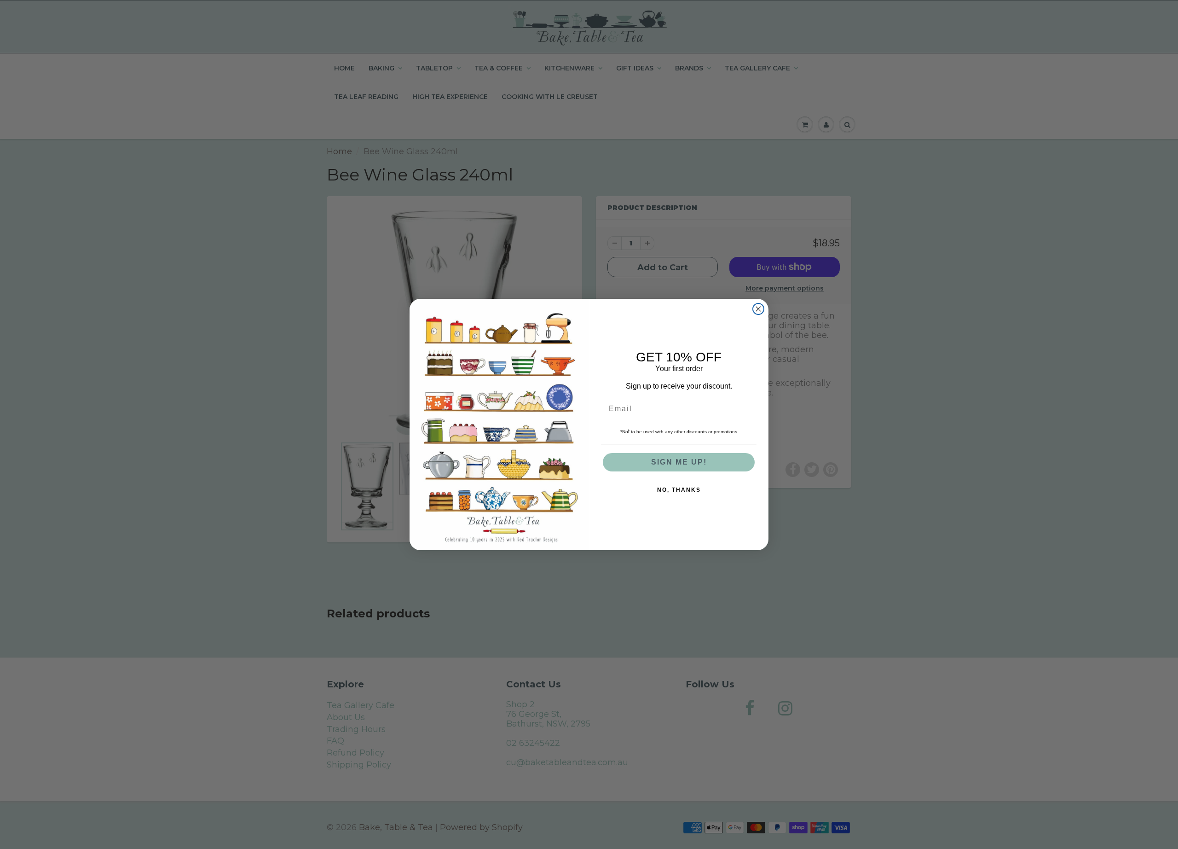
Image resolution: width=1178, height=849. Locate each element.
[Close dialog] (758, 308)
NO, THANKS (679, 490)
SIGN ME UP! (679, 462)
